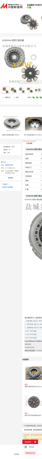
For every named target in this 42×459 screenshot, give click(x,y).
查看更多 (10, 178)
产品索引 (5, 184)
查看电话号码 (9, 165)
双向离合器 (28, 430)
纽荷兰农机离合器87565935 (10, 135)
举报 (17, 97)
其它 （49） (7, 153)
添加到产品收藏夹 (7, 187)
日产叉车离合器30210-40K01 (33, 135)
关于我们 (16, 454)
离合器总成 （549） (9, 147)
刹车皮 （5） (7, 150)
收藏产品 (7, 97)
